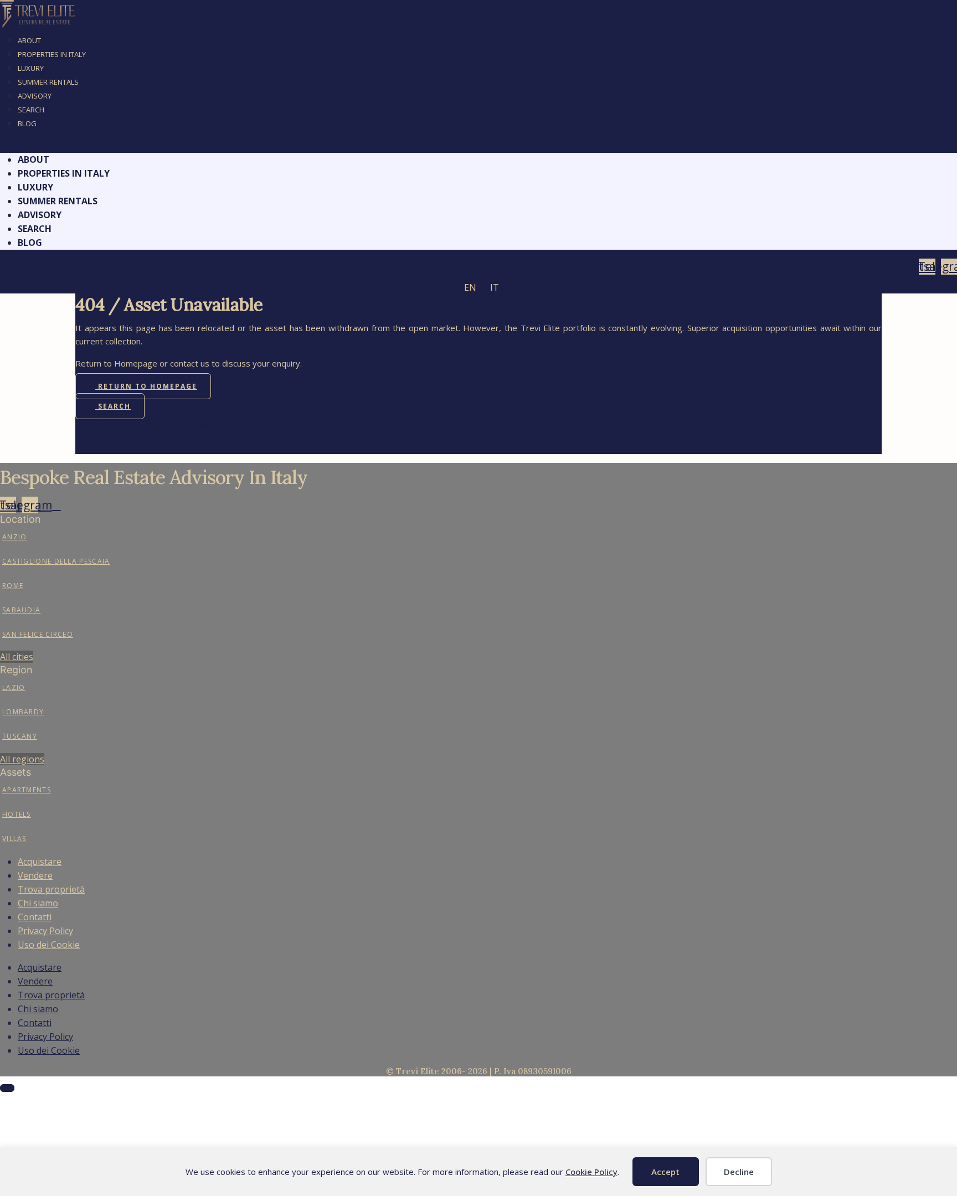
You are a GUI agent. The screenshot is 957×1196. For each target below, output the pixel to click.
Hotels (16, 814)
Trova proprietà (51, 889)
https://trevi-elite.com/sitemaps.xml (144, 425)
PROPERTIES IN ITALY (52, 54)
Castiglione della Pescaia (56, 561)
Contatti (35, 917)
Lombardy (23, 711)
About (29, 40)
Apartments (26, 790)
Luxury (31, 68)
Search (31, 110)
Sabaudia (21, 610)
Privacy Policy (45, 931)
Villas (14, 838)
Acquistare (39, 861)
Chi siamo (38, 903)
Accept (665, 1171)
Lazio (13, 687)
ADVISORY (35, 96)
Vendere (35, 875)
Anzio (14, 537)
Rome (12, 585)
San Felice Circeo (37, 634)
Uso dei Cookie (49, 945)
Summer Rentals (48, 82)
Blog (27, 123)
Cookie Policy (591, 1171)
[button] (478, 146)
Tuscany (19, 736)
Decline (739, 1171)
